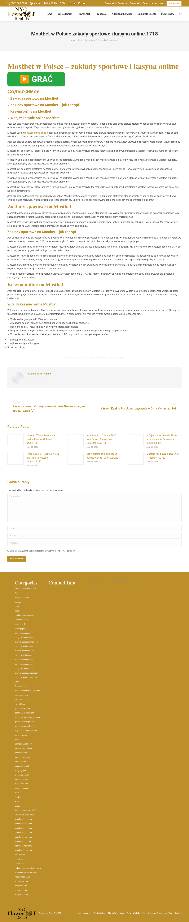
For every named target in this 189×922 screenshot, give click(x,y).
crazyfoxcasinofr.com (24, 655)
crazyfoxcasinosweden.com (27, 673)
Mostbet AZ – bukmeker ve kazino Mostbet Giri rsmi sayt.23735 (41, 439)
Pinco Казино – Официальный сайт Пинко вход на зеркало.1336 (43, 458)
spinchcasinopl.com (23, 846)
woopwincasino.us (22, 877)
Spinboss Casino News (25, 815)
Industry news (21, 735)
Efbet (17, 682)
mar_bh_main (20, 770)
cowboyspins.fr (21, 628)
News (17, 793)
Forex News (20, 704)
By (86, 358)
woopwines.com (21, 881)
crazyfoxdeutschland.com (26, 677)
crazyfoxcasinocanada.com (26, 642)
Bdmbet (18, 602)
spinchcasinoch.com (23, 828)
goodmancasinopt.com (24, 722)
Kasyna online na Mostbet (30, 111)
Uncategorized (21, 859)
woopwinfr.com (21, 886)
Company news (21, 620)
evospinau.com (21, 695)
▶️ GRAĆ (36, 79)
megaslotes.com (22, 775)
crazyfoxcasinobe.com (24, 637)
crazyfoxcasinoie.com (24, 660)
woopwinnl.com (21, 894)
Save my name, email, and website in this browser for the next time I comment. (42, 551)
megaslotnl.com (21, 784)
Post (17, 801)
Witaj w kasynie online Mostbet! (35, 118)
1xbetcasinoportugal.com (25, 589)
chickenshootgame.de (24, 615)
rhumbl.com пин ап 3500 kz (27, 810)
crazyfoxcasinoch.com (24, 646)
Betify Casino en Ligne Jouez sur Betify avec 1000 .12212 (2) (103, 456)
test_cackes (20, 855)
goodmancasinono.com (25, 713)
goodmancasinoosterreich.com (28, 717)
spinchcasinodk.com (23, 837)
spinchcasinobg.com (23, 824)
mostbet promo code (35, 132)
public (17, 806)
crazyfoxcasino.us (22, 633)
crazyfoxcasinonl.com (24, 664)
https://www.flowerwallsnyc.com (42, 378)
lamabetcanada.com (23, 744)
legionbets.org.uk (22, 766)
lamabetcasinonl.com (24, 748)
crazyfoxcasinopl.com (24, 668)
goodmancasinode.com (25, 708)
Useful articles (21, 863)
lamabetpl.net (20, 761)
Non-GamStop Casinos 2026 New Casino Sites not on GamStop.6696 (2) (101, 439)
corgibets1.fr (20, 624)
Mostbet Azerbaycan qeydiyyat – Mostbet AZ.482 (162, 456)
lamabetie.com (21, 753)
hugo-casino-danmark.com (26, 730)
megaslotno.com (22, 788)
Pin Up (18, 797)
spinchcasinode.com (23, 832)
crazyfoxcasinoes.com (24, 651)
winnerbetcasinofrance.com (26, 872)
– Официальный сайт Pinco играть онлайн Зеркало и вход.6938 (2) (161, 439)
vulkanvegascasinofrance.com (28, 868)
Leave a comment (116, 358)
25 (16, 593)
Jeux (17, 739)
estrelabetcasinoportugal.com (27, 691)
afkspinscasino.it (22, 597)
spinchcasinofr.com (23, 841)
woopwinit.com (21, 890)
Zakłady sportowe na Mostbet (34, 98)
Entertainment (21, 686)
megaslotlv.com (21, 779)
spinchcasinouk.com (23, 850)
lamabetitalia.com (22, 757)
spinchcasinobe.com (23, 819)
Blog (75, 358)
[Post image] (15, 440)
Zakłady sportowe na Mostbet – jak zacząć (44, 105)
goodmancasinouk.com (25, 726)
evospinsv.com (21, 699)
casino (17, 611)
